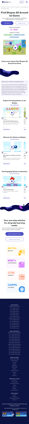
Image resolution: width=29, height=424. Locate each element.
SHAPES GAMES (14, 37)
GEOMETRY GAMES (19, 34)
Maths (12, 7)
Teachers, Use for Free (14, 239)
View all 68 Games (14, 105)
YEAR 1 (16, 29)
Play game (7, 23)
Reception (17, 7)
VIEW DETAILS (6, 129)
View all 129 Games (14, 173)
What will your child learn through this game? (13, 81)
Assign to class (21, 23)
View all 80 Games (14, 139)
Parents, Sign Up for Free (14, 234)
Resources (3, 7)
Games (8, 7)
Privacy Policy (13, 404)
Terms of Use (5, 404)
